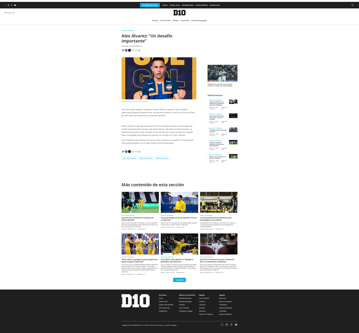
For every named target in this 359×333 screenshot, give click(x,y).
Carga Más (179, 280)
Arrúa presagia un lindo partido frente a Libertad (179, 218)
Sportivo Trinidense (128, 30)
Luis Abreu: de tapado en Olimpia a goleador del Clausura (177, 260)
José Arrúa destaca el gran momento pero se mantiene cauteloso (217, 260)
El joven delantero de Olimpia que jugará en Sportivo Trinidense (216, 103)
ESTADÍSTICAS (215, 5)
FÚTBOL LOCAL (175, 5)
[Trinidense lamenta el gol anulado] (233, 129)
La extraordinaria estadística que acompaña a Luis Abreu (215, 218)
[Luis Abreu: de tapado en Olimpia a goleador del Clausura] (179, 243)
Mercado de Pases (146, 158)
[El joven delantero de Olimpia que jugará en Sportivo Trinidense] (233, 101)
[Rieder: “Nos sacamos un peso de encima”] (233, 156)
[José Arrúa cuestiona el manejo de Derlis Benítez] (140, 202)
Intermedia (185, 20)
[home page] (179, 12)
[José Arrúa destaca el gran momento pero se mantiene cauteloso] (218, 243)
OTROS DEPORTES (201, 5)
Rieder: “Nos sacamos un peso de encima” (217, 157)
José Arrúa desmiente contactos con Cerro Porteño (216, 117)
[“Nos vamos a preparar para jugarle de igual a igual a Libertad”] (140, 243)
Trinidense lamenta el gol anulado (218, 131)
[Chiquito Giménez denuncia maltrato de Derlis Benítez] (233, 142)
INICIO (165, 5)
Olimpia (176, 20)
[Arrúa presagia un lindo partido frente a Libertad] (179, 202)
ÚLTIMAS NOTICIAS (149, 5)
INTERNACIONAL (188, 5)
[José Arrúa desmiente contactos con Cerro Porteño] (233, 115)
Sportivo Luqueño (162, 158)
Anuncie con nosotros (187, 295)
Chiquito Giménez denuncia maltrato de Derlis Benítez (216, 144)
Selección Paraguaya (199, 20)
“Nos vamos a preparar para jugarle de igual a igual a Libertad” (140, 260)
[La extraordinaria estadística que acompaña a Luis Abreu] (218, 202)
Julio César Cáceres (129, 158)
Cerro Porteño (165, 20)
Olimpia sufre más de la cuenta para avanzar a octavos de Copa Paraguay (220, 85)
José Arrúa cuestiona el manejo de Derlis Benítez (138, 218)
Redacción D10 (224, 108)
